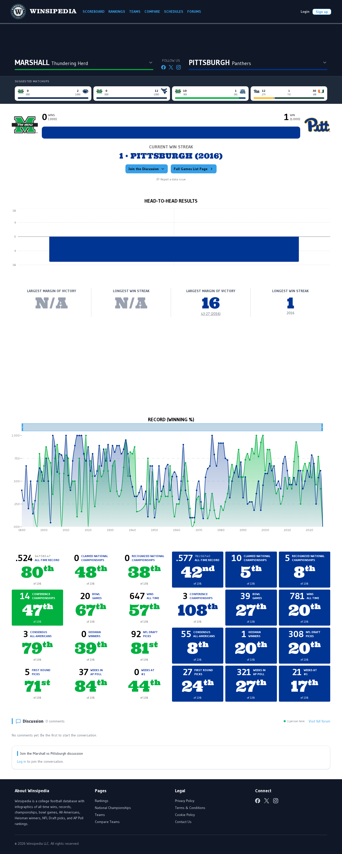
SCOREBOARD (93, 11)
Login (305, 11)
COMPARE (152, 11)
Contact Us (183, 821)
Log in (21, 761)
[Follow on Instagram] (178, 67)
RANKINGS (116, 11)
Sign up (322, 12)
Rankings (101, 800)
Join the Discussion (143, 169)
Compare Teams (107, 821)
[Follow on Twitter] (171, 67)
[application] (171, 240)
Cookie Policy (185, 814)
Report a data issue (173, 179)
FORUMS (194, 11)
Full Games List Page (191, 169)
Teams (100, 814)
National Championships (113, 807)
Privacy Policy (184, 800)
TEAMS (134, 11)
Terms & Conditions (190, 807)
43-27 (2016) (211, 313)
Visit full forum (319, 721)
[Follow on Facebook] (163, 67)
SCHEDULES (173, 11)
